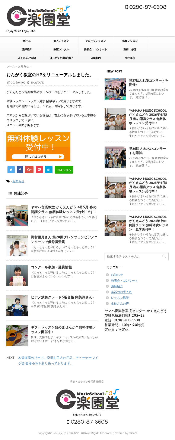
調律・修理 (130, 49)
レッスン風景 (120, 298)
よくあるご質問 (27, 57)
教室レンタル (61, 49)
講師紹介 (27, 49)
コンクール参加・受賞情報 (51, 267)
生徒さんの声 (120, 303)
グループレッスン (95, 40)
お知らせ (18, 181)
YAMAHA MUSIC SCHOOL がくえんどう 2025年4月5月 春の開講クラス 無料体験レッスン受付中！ (148, 185)
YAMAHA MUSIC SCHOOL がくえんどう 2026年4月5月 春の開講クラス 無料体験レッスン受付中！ (148, 116)
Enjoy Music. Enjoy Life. (87, 414)
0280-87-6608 (147, 7)
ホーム (27, 40)
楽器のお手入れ (121, 292)
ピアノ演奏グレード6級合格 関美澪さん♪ (62, 297)
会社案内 (130, 57)
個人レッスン (61, 40)
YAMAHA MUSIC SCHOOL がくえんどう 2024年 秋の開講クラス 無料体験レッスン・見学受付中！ (148, 223)
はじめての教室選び (61, 57)
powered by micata (124, 433)
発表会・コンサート (95, 49)
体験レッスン (130, 40)
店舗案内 (95, 57)
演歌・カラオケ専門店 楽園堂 (87, 381)
